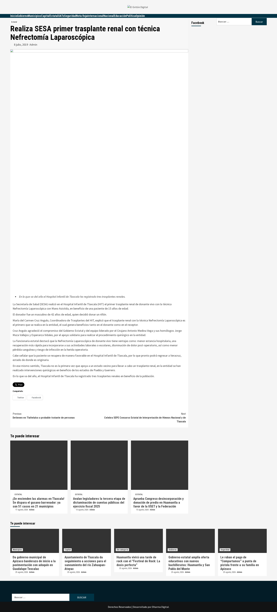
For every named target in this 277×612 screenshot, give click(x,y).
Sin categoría (122, 550)
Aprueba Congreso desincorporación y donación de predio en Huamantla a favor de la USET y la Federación (158, 502)
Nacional (108, 15)
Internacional (95, 15)
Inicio (13, 15)
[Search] (242, 15)
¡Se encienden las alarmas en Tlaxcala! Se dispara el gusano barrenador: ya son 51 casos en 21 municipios (38, 502)
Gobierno (22, 15)
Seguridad (70, 15)
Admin (33, 44)
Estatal (54, 15)
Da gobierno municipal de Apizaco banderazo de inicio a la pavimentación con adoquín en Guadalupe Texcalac (34, 563)
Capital (45, 15)
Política (131, 15)
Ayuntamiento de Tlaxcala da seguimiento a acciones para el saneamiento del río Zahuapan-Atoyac (85, 563)
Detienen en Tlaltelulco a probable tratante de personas (44, 415)
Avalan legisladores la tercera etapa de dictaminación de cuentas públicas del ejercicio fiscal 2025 (99, 502)
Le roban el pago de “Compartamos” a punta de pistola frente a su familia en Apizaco (239, 563)
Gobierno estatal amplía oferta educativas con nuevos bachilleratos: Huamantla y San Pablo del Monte (189, 563)
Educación (120, 15)
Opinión (140, 15)
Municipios (34, 15)
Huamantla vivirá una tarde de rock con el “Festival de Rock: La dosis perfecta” (138, 561)
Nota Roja (82, 15)
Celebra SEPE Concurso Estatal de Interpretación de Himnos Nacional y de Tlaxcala (145, 417)
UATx (61, 15)
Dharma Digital (160, 606)
